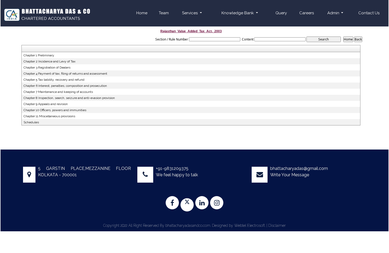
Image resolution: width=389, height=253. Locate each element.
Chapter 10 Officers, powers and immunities (55, 110)
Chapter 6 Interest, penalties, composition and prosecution (65, 86)
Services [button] (190, 13)
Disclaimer (277, 225)
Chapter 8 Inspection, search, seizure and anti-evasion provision (69, 98)
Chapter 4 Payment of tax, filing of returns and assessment (65, 73)
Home (141, 13)
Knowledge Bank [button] (238, 13)
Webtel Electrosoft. (249, 225)
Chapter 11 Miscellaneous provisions (49, 116)
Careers (306, 13)
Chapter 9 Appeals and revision (46, 104)
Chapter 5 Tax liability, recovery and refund (54, 80)
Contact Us (368, 13)
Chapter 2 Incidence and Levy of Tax (49, 61)
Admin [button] (333, 13)
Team (164, 13)
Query (281, 13)
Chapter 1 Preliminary (39, 55)
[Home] (46, 14)
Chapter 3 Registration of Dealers (47, 67)
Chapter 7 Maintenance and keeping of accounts (58, 92)
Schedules (31, 122)
